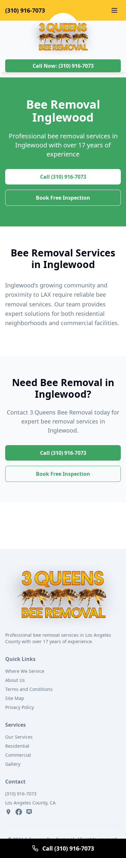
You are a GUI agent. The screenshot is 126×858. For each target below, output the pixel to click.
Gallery (12, 764)
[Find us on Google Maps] (8, 812)
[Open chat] (29, 812)
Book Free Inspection (63, 197)
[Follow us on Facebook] (19, 812)
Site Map (14, 698)
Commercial (18, 755)
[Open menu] (114, 10)
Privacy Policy (19, 707)
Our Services (19, 737)
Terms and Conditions (29, 689)
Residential (17, 746)
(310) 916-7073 (25, 10)
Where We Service (24, 671)
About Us (15, 680)
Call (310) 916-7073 (63, 176)
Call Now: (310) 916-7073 (63, 65)
